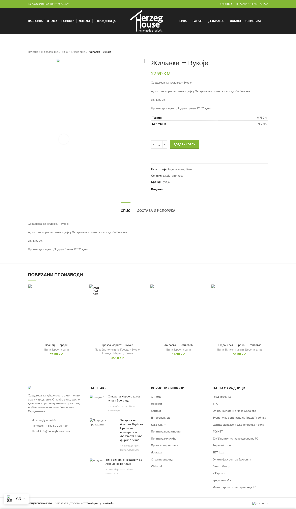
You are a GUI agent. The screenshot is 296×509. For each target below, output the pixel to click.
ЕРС (215, 403)
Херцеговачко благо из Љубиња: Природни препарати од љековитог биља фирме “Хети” (132, 430)
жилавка (177, 175)
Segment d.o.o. (222, 445)
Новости (156, 403)
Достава (156, 452)
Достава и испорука (156, 210)
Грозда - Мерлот (112, 353)
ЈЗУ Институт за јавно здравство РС (236, 438)
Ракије (129, 353)
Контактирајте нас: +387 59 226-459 (48, 3)
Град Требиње (222, 396)
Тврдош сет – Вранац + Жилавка (239, 345)
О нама (156, 396)
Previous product (258, 52)
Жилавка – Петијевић (178, 345)
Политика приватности (166, 431)
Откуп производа (162, 459)
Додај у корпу (184, 144)
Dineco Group (221, 466)
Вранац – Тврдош (56, 345)
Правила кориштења (164, 445)
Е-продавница (49, 51)
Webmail (156, 466)
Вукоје (165, 181)
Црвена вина (60, 349)
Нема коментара (129, 449)
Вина (65, 51)
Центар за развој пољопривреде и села (238, 424)
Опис (125, 210)
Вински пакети (234, 349)
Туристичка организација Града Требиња (239, 417)
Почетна (33, 51)
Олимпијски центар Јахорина (232, 459)
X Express (219, 473)
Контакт (156, 410)
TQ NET (218, 431)
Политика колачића (163, 438)
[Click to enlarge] (64, 139)
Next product (266, 52)
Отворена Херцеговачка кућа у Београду (124, 398)
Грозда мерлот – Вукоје (117, 345)
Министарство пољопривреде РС (235, 487)
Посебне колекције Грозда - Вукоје (117, 349)
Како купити (158, 424)
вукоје (166, 175)
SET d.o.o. (219, 452)
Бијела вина (78, 51)
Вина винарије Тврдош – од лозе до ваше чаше (124, 462)
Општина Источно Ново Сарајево (234, 410)
